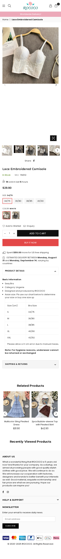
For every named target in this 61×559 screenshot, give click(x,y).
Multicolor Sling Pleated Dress (16, 423)
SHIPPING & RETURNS (16, 364)
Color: (9, 208)
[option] (30, 14)
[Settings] (50, 5)
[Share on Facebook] (34, 161)
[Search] (9, 5)
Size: (7, 195)
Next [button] (56, 85)
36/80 (18, 201)
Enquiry (30, 226)
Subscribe (10, 526)
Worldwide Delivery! (30, 14)
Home (5, 19)
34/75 (7, 201)
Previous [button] (4, 85)
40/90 (40, 201)
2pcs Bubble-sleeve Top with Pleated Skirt (45, 423)
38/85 (29, 201)
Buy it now (30, 242)
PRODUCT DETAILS (15, 270)
